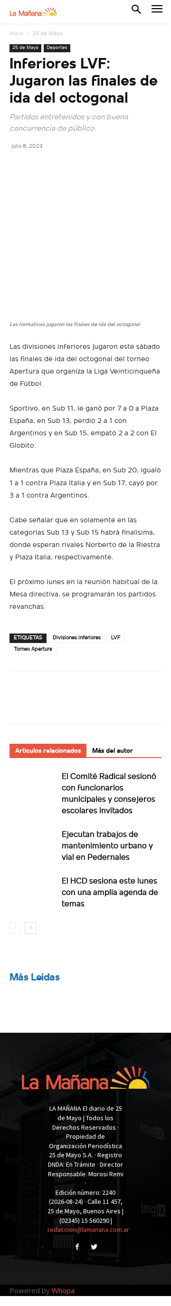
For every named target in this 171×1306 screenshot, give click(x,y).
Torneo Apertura (33, 649)
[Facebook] (19, 167)
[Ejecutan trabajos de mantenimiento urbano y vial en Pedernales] (33, 845)
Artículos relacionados (48, 751)
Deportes (57, 47)
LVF (115, 638)
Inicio (16, 34)
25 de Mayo (47, 34)
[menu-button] (157, 11)
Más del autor (112, 751)
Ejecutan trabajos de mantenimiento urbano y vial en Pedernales (107, 846)
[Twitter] (40, 167)
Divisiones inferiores (77, 638)
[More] (107, 167)
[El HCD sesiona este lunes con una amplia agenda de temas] (33, 891)
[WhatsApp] (84, 167)
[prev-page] (15, 928)
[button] (136, 11)
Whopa (63, 1290)
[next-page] (31, 928)
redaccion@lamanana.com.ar (88, 1229)
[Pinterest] (62, 167)
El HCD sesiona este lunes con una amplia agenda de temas (110, 892)
